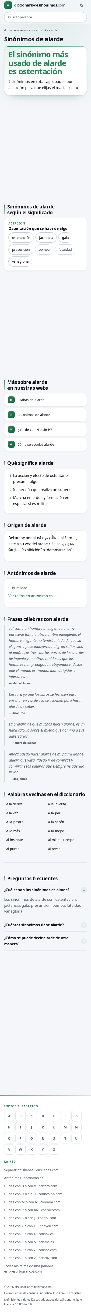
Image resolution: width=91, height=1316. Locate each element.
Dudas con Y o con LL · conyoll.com (31, 1226)
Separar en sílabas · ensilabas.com (31, 1170)
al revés (54, 849)
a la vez (12, 813)
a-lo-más (13, 831)
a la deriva (14, 804)
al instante (14, 840)
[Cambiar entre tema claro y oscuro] (82, 5)
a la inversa (57, 804)
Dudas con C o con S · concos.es (29, 1242)
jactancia (46, 237)
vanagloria (20, 261)
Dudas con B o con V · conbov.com (30, 1186)
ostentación (21, 237)
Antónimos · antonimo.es (23, 1178)
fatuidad (65, 249)
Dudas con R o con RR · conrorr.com (32, 1210)
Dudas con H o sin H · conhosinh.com (33, 1194)
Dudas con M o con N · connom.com (32, 1202)
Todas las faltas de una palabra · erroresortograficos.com (29, 1268)
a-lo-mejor (56, 831)
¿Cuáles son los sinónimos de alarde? (36, 889)
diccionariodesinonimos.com (23, 30)
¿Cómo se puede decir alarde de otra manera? (36, 941)
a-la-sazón (56, 822)
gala (65, 237)
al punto (12, 849)
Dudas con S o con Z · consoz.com (30, 1250)
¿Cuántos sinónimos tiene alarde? (34, 924)
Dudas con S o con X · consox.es (29, 1234)
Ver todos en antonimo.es (30, 595)
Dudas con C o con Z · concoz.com (30, 1258)
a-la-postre (14, 822)
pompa (44, 249)
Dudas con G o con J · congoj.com (30, 1218)
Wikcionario (67, 1300)
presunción (21, 249)
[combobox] (45, 17)
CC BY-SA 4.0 (23, 1304)
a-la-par (54, 813)
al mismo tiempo (61, 840)
